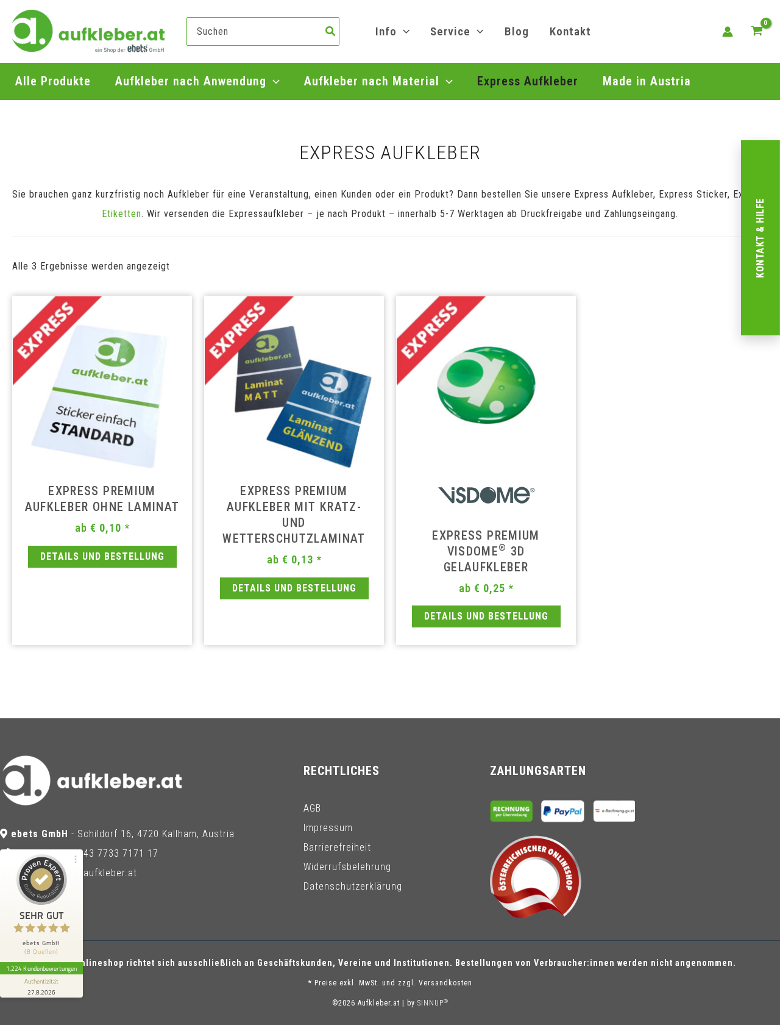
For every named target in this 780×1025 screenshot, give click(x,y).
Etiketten (121, 214)
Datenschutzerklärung (352, 886)
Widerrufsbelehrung (347, 867)
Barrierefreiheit (337, 847)
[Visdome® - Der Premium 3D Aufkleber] (486, 499)
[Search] (331, 31)
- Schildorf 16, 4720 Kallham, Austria (123, 834)
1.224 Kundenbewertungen (41, 968)
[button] (403, 31)
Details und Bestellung (102, 556)
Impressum (328, 828)
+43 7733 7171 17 (118, 853)
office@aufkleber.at (93, 873)
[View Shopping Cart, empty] (756, 31)
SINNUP (432, 1003)
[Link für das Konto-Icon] (727, 31)
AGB (312, 808)
